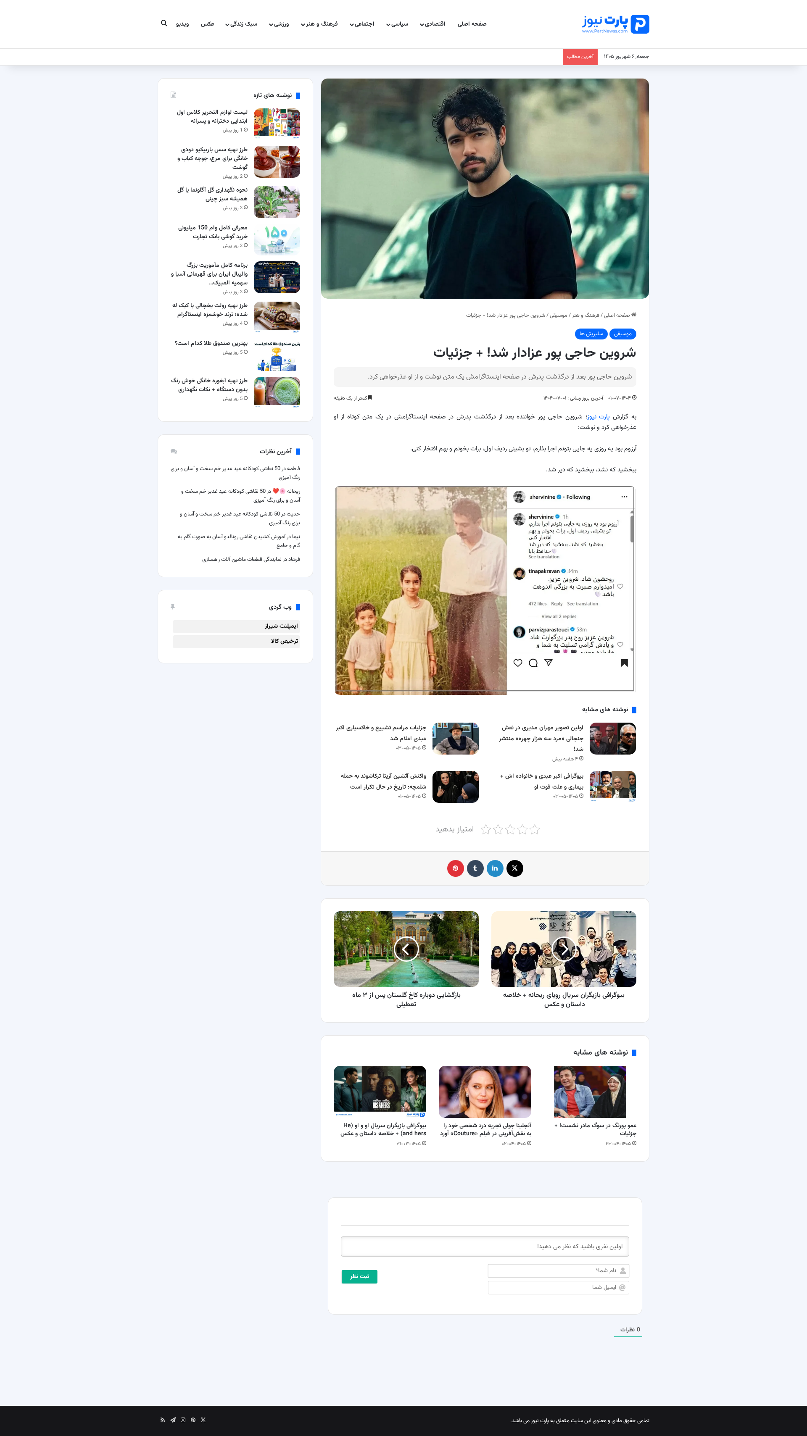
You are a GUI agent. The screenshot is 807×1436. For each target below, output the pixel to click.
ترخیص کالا (284, 641)
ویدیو (182, 24)
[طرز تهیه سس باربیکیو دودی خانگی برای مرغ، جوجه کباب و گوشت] (277, 161)
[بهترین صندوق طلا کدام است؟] (277, 355)
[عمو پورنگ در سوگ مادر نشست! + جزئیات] (590, 1092)
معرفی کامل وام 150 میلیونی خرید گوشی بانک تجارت (213, 233)
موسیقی (558, 315)
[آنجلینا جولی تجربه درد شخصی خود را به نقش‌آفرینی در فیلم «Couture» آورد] (485, 1092)
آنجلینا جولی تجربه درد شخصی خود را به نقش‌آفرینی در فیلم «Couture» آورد (485, 1130)
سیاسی (399, 24)
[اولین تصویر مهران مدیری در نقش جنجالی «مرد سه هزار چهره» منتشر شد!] (613, 738)
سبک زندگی (243, 24)
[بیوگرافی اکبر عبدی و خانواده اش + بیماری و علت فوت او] (613, 786)
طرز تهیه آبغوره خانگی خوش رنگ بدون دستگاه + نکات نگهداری (209, 385)
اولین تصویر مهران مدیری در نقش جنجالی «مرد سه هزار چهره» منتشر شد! (541, 738)
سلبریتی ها (591, 334)
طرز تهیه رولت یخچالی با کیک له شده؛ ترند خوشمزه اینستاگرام (210, 310)
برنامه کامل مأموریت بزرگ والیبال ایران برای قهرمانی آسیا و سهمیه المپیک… (209, 274)
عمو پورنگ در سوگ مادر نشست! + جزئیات (595, 1130)
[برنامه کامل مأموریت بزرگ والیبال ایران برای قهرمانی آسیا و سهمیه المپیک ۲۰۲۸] (277, 277)
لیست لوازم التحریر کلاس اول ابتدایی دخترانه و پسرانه (212, 117)
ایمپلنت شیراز (281, 626)
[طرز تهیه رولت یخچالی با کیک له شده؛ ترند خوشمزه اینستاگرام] (277, 317)
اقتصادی (435, 24)
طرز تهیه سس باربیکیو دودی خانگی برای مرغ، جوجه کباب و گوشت (212, 158)
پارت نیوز (598, 417)
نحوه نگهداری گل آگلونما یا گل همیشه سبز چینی (212, 195)
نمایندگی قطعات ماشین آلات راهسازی (242, 559)
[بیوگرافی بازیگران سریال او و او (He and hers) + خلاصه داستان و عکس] (380, 1092)
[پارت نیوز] (615, 24)
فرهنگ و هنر (322, 24)
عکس (207, 24)
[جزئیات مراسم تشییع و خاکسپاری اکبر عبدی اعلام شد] (456, 738)
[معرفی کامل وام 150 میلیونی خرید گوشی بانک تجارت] (277, 239)
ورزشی (281, 24)
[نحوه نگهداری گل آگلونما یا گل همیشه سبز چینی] (277, 202)
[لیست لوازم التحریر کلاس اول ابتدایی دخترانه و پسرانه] (277, 124)
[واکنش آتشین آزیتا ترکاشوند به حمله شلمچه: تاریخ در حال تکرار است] (456, 786)
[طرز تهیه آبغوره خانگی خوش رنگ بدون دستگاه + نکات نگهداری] (277, 392)
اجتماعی (364, 24)
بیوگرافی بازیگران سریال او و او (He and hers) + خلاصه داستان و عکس (383, 1130)
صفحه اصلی (472, 24)
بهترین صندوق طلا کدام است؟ (211, 343)
